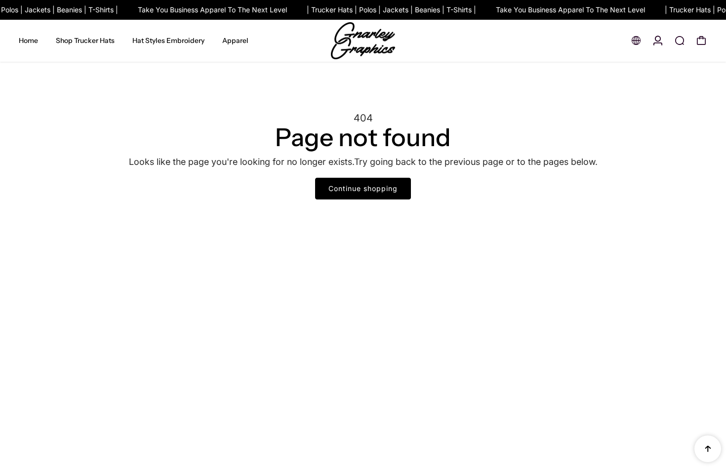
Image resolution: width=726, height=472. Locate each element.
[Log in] (658, 40)
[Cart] (701, 40)
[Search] (679, 40)
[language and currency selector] (636, 40)
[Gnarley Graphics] (363, 41)
